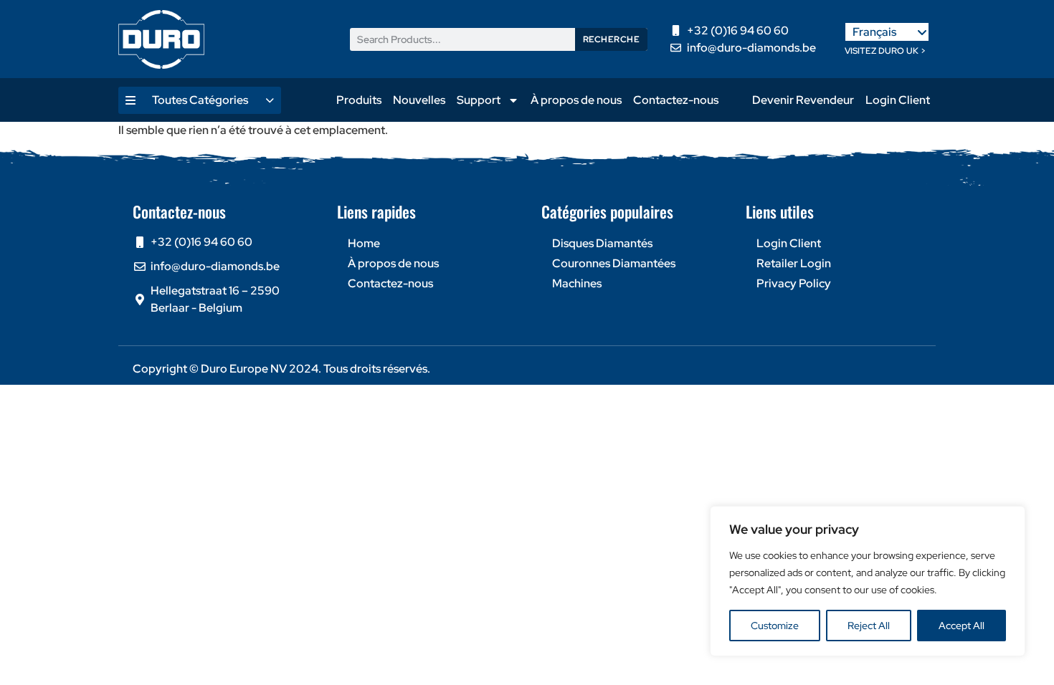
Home (364, 243)
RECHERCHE (611, 39)
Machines (577, 283)
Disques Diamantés (602, 243)
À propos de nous (576, 99)
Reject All (869, 625)
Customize (775, 625)
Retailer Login (793, 263)
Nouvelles (419, 99)
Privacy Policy (793, 283)
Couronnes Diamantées (613, 263)
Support (478, 99)
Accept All (961, 625)
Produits (358, 99)
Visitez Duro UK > (885, 51)
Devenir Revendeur (803, 99)
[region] (867, 581)
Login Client (897, 99)
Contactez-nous (675, 99)
